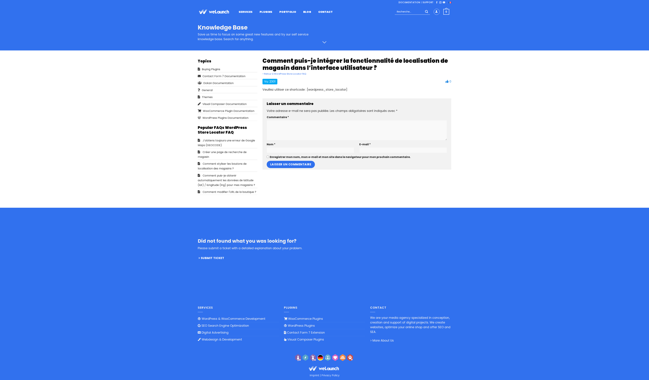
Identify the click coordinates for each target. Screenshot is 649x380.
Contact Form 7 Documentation (223, 76)
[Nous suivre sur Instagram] (440, 2)
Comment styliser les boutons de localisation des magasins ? (222, 166)
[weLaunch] (215, 11)
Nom (271, 144)
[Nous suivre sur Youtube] (444, 2)
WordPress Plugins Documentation (225, 118)
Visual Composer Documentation (224, 104)
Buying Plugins (211, 69)
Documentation (409, 2)
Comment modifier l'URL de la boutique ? (229, 192)
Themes (207, 97)
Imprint (314, 375)
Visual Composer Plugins (305, 339)
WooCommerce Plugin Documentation (228, 111)
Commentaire (278, 117)
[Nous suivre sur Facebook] (437, 2)
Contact (325, 12)
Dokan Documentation (218, 83)
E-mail (365, 144)
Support (428, 2)
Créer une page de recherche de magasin (222, 154)
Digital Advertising (215, 333)
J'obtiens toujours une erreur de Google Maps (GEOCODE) (226, 143)
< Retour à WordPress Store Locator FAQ (284, 73)
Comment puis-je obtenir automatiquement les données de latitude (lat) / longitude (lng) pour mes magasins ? (226, 180)
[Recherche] (426, 12)
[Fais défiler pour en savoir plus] (324, 42)
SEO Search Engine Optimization (225, 326)
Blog (307, 12)
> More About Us (382, 340)
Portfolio (287, 12)
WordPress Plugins (301, 326)
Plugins (266, 12)
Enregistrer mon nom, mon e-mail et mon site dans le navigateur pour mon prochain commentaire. (340, 157)
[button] (437, 12)
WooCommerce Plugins (305, 319)
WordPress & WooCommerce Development (233, 319)
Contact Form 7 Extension (305, 333)
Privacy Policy (330, 375)
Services (246, 12)
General (207, 90)
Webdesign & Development (221, 339)
